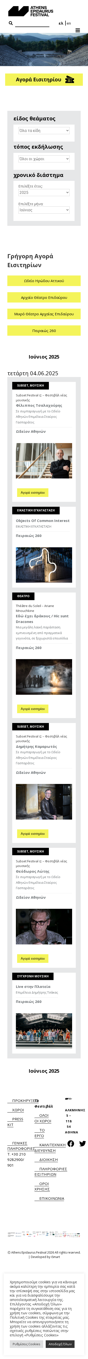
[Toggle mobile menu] (78, 29)
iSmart (55, 1257)
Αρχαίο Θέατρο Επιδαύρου (44, 297)
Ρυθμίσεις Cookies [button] (26, 1344)
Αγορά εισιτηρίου (33, 492)
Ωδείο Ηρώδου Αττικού (44, 280)
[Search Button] (10, 23)
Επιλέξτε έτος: (30, 186)
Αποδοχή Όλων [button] (60, 1344)
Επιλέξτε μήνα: (30, 203)
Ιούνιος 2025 (44, 357)
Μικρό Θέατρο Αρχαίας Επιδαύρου (44, 313)
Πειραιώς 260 (44, 330)
